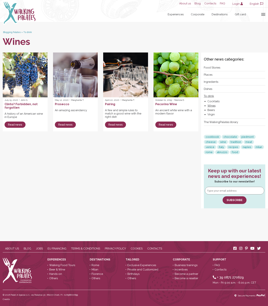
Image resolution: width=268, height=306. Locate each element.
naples (247, 147)
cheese (211, 142)
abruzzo (222, 152)
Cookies (137, 248)
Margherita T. (77, 100)
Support (220, 259)
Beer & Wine (57, 269)
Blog (198, 3)
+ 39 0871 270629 (230, 277)
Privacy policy (115, 248)
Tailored (133, 259)
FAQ (222, 3)
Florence (97, 274)
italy (221, 147)
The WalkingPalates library (221, 122)
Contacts (210, 3)
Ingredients (211, 81)
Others (53, 278)
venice (210, 147)
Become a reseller (186, 278)
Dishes (208, 89)
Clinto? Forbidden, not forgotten (21, 105)
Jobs (39, 248)
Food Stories (212, 67)
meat (248, 142)
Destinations (220, 14)
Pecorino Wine (166, 104)
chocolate (230, 137)
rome (209, 152)
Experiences (176, 14)
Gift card (240, 14)
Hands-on (55, 274)
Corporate (197, 14)
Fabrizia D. (179, 100)
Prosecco (62, 104)
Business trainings (186, 265)
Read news (15, 124)
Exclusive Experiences (141, 265)
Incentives (181, 269)
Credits (6, 299)
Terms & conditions (85, 248)
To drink (209, 96)
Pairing (110, 104)
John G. (24, 100)
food (235, 152)
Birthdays (133, 274)
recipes (233, 147)
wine (223, 142)
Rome (95, 265)
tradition (235, 142)
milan (259, 147)
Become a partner (186, 274)
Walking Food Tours (62, 265)
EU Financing (57, 248)
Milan (95, 269)
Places (208, 74)
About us (185, 3)
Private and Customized (142, 269)
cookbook (212, 137)
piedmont (247, 137)
